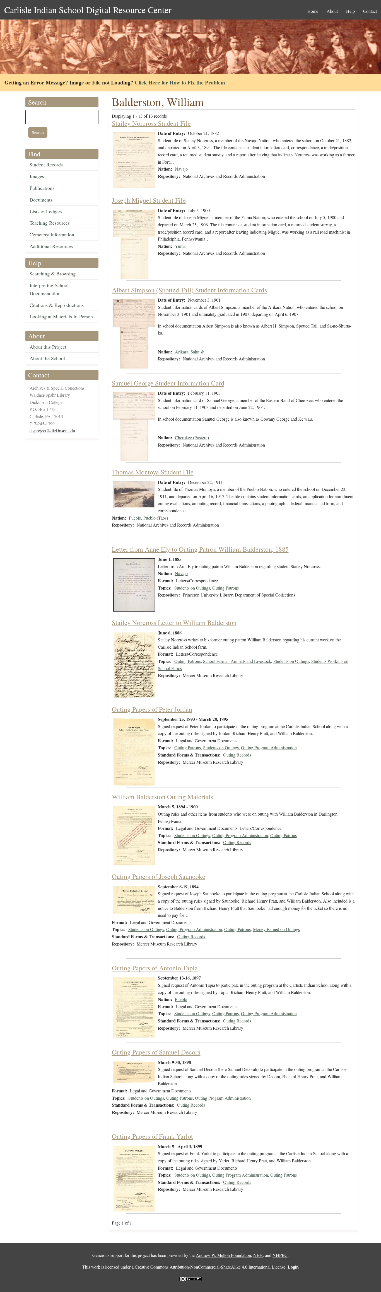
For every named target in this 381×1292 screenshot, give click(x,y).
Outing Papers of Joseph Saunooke (158, 876)
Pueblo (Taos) (155, 518)
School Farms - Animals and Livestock (237, 661)
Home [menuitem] (312, 11)
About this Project (48, 346)
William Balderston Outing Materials (162, 796)
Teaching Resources (50, 222)
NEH (258, 1255)
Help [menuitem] (350, 11)
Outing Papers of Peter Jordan (152, 709)
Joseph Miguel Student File (149, 200)
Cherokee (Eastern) (192, 437)
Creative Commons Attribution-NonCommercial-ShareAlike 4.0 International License (210, 1267)
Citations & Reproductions (57, 305)
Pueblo (135, 518)
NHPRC (280, 1255)
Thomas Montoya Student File (153, 471)
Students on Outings (192, 588)
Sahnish (197, 352)
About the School (47, 358)
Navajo (181, 169)
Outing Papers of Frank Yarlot (152, 1136)
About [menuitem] (332, 11)
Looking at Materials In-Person (61, 316)
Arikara (181, 352)
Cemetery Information (52, 234)
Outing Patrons (225, 588)
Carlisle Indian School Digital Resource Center (88, 10)
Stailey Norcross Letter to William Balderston (174, 622)
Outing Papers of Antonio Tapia (155, 967)
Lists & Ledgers (46, 211)
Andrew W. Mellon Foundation (223, 1255)
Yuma (180, 246)
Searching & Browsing (53, 273)
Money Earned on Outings (276, 929)
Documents (41, 199)
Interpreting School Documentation (49, 289)
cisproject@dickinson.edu (52, 430)
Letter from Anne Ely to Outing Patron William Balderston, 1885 (200, 549)
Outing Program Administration (269, 747)
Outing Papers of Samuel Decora (156, 1052)
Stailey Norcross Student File (151, 123)
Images (37, 176)
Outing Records (237, 755)
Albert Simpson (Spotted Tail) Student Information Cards (189, 289)
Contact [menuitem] (370, 11)
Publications (42, 188)
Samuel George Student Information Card (168, 383)
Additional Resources (51, 246)
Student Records (46, 164)
